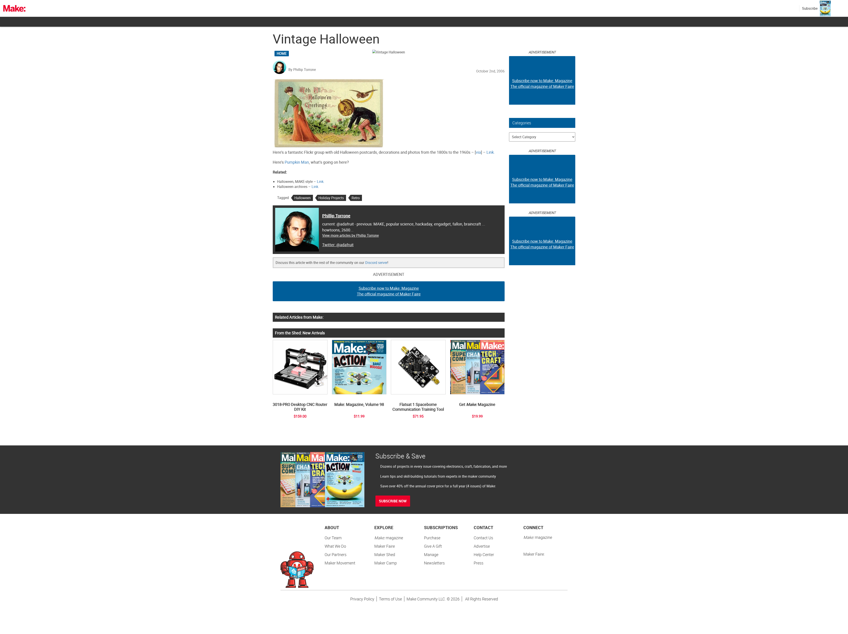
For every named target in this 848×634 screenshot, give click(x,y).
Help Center (484, 554)
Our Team (333, 537)
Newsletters (434, 563)
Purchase (432, 537)
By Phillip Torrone (302, 69)
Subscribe (810, 8)
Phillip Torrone (336, 216)
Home (282, 53)
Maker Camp (385, 563)
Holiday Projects (331, 197)
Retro (356, 197)
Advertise (482, 546)
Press (478, 563)
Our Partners (335, 554)
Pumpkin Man (297, 162)
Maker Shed (384, 554)
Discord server (376, 262)
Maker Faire (384, 546)
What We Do (335, 546)
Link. (490, 152)
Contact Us (483, 537)
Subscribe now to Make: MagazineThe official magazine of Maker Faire (389, 291)
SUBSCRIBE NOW (393, 501)
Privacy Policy (362, 599)
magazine (388, 537)
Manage (431, 554)
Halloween (302, 197)
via (478, 152)
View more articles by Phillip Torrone (350, 235)
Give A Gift (433, 546)
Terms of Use (390, 599)
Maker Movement (340, 563)
